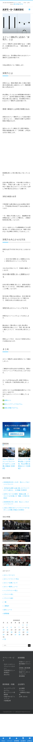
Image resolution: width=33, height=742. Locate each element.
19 (11, 632)
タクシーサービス (9, 575)
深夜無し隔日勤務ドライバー (24, 669)
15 (23, 630)
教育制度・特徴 (8, 684)
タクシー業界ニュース (11, 586)
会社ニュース (8, 609)
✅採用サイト (7, 400)
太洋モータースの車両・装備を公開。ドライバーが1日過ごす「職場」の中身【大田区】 (17, 496)
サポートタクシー (9, 664)
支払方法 (6, 674)
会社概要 (22, 688)
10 (3, 630)
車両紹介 (6, 672)
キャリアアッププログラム (9, 689)
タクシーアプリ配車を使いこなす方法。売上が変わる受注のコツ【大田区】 (24, 463)
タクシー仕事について (11, 583)
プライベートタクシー (9, 667)
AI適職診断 (7, 700)
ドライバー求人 (8, 594)
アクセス (22, 690)
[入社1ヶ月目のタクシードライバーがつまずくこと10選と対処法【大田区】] (9, 448)
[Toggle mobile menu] (30, 9)
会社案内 (21, 684)
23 (27, 632)
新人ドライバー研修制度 (9, 693)
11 (7, 630)
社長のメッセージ (24, 661)
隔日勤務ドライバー (24, 665)
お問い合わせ (23, 696)
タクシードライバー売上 (11, 579)
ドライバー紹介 (8, 598)
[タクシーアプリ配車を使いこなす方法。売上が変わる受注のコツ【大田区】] (24, 448)
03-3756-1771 (18, 4)
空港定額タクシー (9, 670)
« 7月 (4, 639)
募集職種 (22, 676)
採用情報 (6, 613)
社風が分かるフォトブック (9, 697)
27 (15, 634)
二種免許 (6, 606)
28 (19, 634)
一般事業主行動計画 (24, 693)
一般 (5, 602)
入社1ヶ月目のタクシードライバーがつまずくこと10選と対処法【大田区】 (9, 463)
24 (3, 634)
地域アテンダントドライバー (24, 673)
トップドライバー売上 (11, 590)
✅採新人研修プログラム (10, 408)
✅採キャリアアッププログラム (12, 404)
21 (19, 632)
